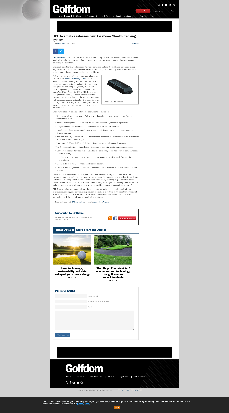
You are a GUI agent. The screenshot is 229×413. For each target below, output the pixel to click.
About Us (68, 377)
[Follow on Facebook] (162, 5)
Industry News (97, 202)
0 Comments (135, 43)
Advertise (143, 16)
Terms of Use (136, 390)
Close (117, 407)
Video (68, 16)
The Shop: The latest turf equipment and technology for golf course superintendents (113, 273)
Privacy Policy (124, 390)
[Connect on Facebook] (115, 218)
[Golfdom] (84, 373)
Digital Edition (124, 377)
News (61, 16)
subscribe (143, 11)
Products (99, 16)
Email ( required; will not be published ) (99, 301)
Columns (90, 16)
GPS (73, 202)
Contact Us (80, 377)
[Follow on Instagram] (173, 5)
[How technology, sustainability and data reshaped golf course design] (72, 250)
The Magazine (78, 16)
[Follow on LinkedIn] (169, 5)
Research (110, 16)
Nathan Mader (61, 43)
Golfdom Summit (139, 377)
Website (90, 307)
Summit (130, 16)
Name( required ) (93, 296)
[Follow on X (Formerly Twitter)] (159, 5)
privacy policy (83, 404)
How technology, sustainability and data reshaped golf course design (72, 271)
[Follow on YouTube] (165, 5)
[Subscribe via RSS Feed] (110, 218)
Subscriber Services (95, 377)
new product (79, 202)
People (119, 16)
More (152, 16)
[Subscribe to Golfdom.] (127, 218)
